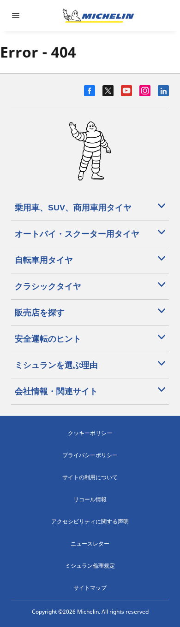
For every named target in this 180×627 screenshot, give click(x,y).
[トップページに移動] (98, 15)
